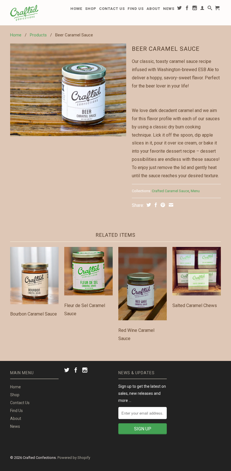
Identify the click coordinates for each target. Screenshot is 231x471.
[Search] (210, 9)
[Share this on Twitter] (148, 205)
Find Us (136, 8)
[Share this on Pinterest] (162, 205)
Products (38, 35)
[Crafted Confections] (34, 12)
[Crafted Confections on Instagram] (194, 9)
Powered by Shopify (73, 457)
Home (76, 8)
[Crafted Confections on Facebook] (187, 9)
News (168, 8)
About (153, 8)
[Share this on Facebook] (155, 205)
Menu (195, 191)
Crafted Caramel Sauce (170, 191)
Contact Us (112, 8)
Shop (90, 8)
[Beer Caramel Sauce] (68, 89)
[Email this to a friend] (170, 205)
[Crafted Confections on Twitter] (179, 9)
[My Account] (202, 9)
